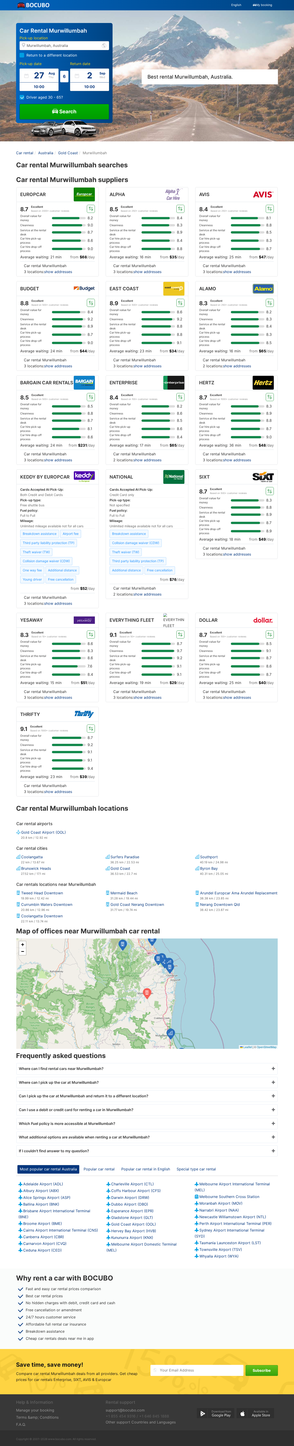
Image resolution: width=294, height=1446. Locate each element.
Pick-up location (34, 38)
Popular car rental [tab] (99, 1169)
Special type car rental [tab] (196, 1169)
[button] (170, 968)
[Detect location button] (104, 45)
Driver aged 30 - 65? (44, 97)
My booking (264, 5)
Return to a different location (51, 55)
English (236, 5)
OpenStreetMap (267, 1047)
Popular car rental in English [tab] (145, 1169)
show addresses (58, 271)
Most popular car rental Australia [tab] (48, 1169)
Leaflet (247, 1047)
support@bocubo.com (125, 1410)
